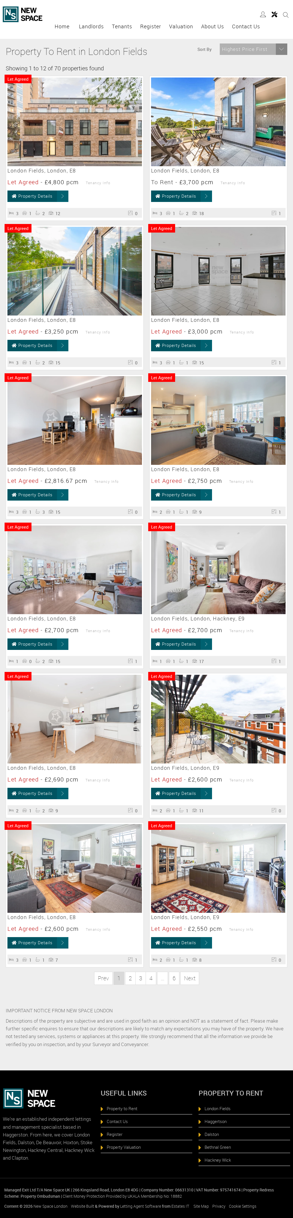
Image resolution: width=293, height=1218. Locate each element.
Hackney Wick (218, 1160)
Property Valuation (124, 1147)
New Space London (50, 1206)
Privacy (218, 1206)
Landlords (93, 26)
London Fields (218, 1108)
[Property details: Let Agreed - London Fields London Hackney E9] (218, 612)
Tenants (123, 26)
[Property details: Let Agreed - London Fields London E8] (74, 164)
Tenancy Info (98, 182)
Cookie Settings (242, 1206)
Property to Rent (122, 1108)
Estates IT (180, 1206)
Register (152, 26)
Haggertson (216, 1121)
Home (64, 26)
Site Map (201, 1206)
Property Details (35, 196)
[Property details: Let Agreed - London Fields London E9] (218, 762)
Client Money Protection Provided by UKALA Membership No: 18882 (122, 1196)
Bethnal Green (218, 1147)
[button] (253, 49)
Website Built (82, 1206)
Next (189, 978)
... (162, 978)
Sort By (204, 49)
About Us (214, 26)
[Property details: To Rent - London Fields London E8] (218, 164)
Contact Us (246, 26)
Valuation (182, 26)
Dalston (212, 1134)
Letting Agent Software (140, 1206)
